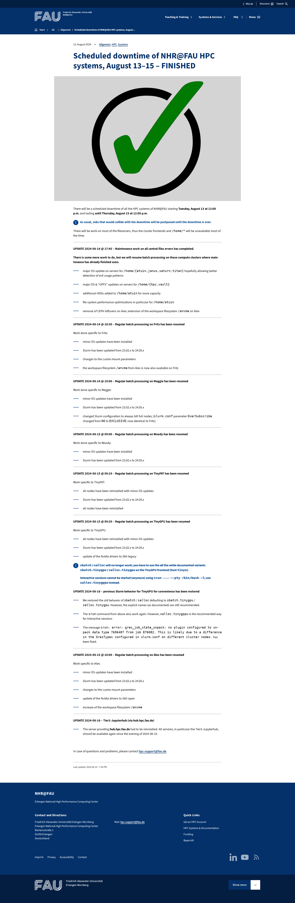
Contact (82, 857)
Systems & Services (210, 17)
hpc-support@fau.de (152, 751)
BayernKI (189, 840)
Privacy (51, 857)
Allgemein (105, 44)
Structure (265, 3)
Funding (188, 834)
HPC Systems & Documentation (201, 828)
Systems (123, 44)
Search (280, 3)
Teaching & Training (177, 17)
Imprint (39, 857)
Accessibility (67, 857)
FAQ (236, 17)
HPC (114, 44)
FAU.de (249, 4)
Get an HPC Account (195, 822)
